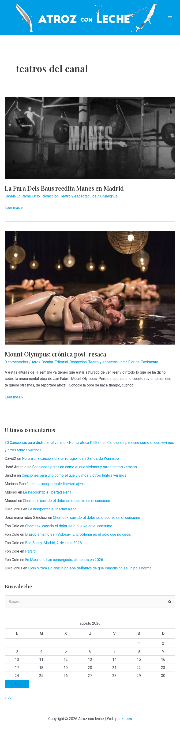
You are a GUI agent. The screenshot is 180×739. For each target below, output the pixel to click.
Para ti (30, 551)
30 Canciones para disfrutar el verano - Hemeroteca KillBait (53, 442)
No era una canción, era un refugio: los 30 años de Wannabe (70, 458)
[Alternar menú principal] (170, 18)
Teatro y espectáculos (78, 196)
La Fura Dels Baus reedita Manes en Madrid (64, 188)
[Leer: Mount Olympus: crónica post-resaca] (90, 287)
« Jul (8, 697)
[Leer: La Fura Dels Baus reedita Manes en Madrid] (90, 137)
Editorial (61, 362)
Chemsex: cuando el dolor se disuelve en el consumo (66, 500)
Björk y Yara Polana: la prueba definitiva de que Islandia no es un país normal (90, 568)
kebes (127, 719)
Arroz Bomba (42, 362)
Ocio (36, 196)
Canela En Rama (18, 196)
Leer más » (14, 208)
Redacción (50, 196)
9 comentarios (16, 362)
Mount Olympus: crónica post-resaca (55, 354)
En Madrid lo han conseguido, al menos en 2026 (64, 559)
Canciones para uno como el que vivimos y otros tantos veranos (84, 467)
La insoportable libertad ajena (60, 484)
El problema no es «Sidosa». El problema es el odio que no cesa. (78, 534)
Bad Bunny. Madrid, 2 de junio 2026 (53, 543)
